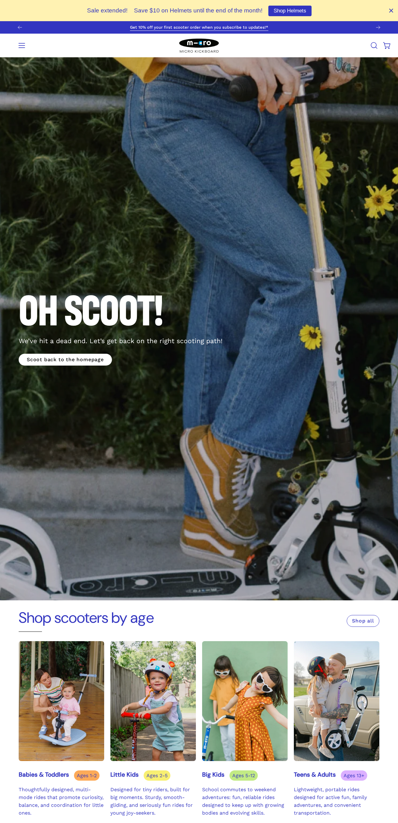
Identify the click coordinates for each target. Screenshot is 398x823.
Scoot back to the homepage (65, 359)
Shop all (363, 621)
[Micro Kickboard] (199, 45)
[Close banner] (391, 10)
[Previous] (20, 27)
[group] (199, 27)
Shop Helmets (290, 11)
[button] (374, 45)
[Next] (378, 27)
